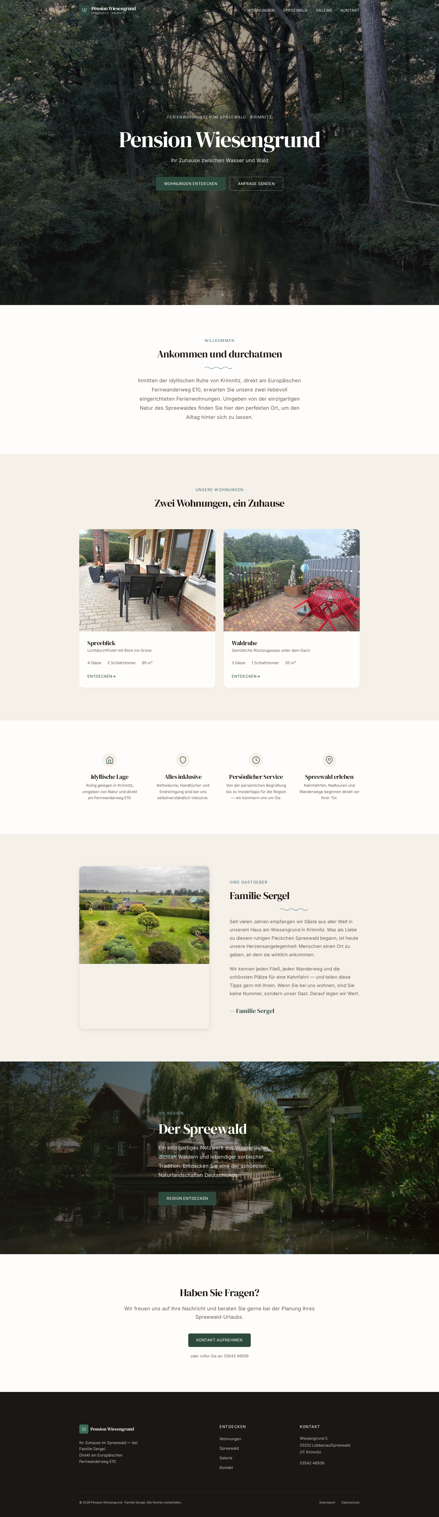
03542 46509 (236, 1356)
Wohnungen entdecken (190, 183)
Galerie (324, 10)
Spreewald (295, 10)
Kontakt (350, 10)
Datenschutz (350, 1502)
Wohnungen (261, 10)
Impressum (327, 1502)
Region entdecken (187, 1198)
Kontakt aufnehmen (219, 1340)
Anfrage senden (256, 183)
